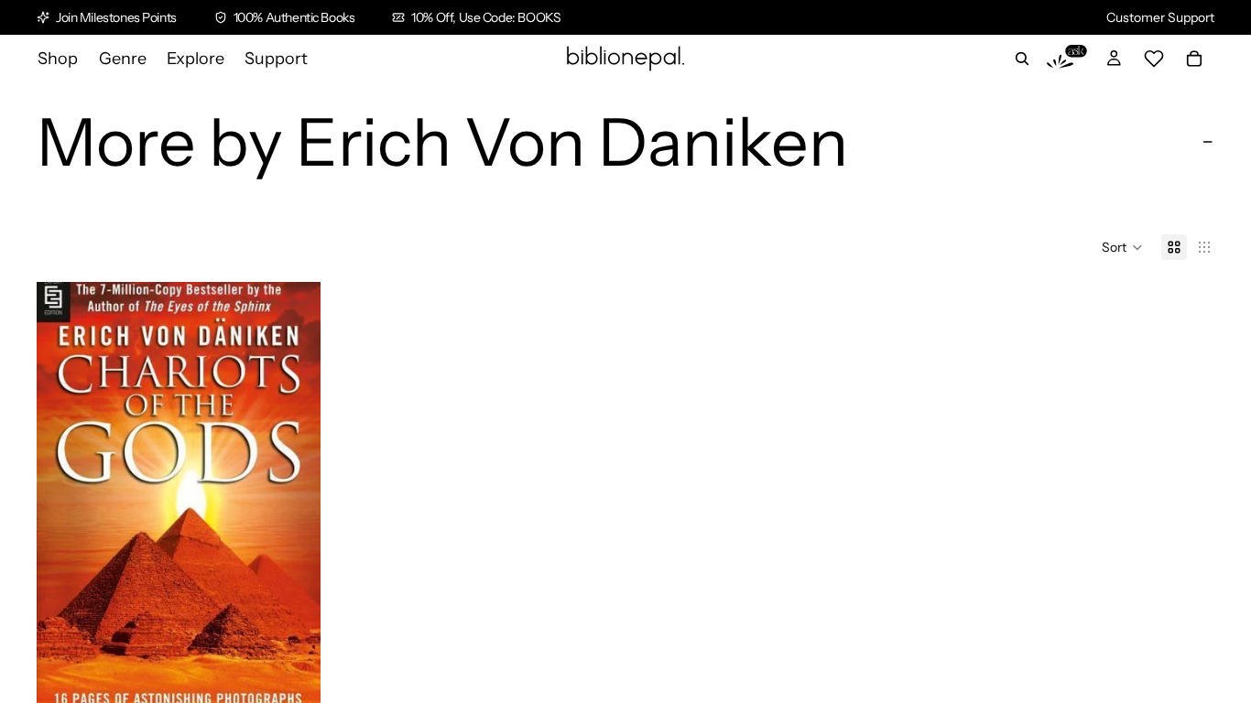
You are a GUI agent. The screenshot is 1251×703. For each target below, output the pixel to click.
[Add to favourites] (292, 310)
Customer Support (1160, 17)
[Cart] (1194, 58)
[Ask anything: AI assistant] (1066, 58)
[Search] (1022, 58)
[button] (1122, 247)
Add (308, 679)
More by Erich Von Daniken (442, 142)
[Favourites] (1154, 58)
